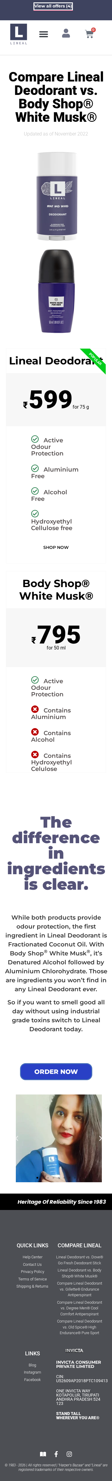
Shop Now (56, 547)
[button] (43, 34)
